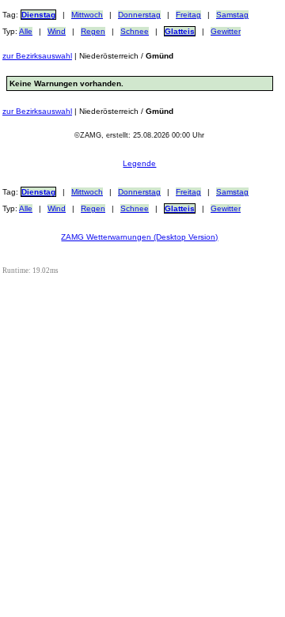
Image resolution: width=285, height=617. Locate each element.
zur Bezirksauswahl (37, 55)
